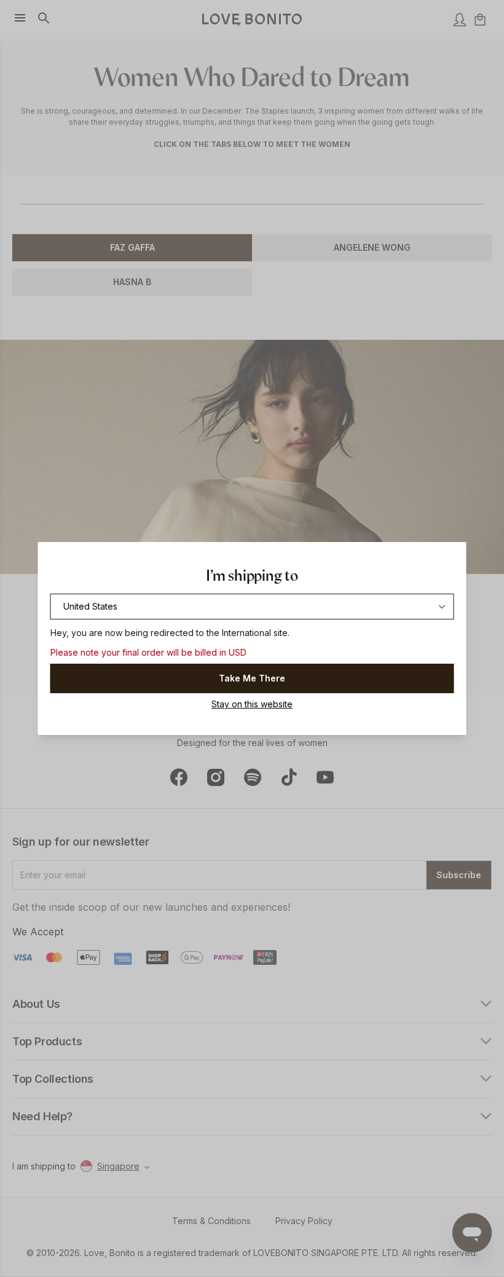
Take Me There (252, 678)
